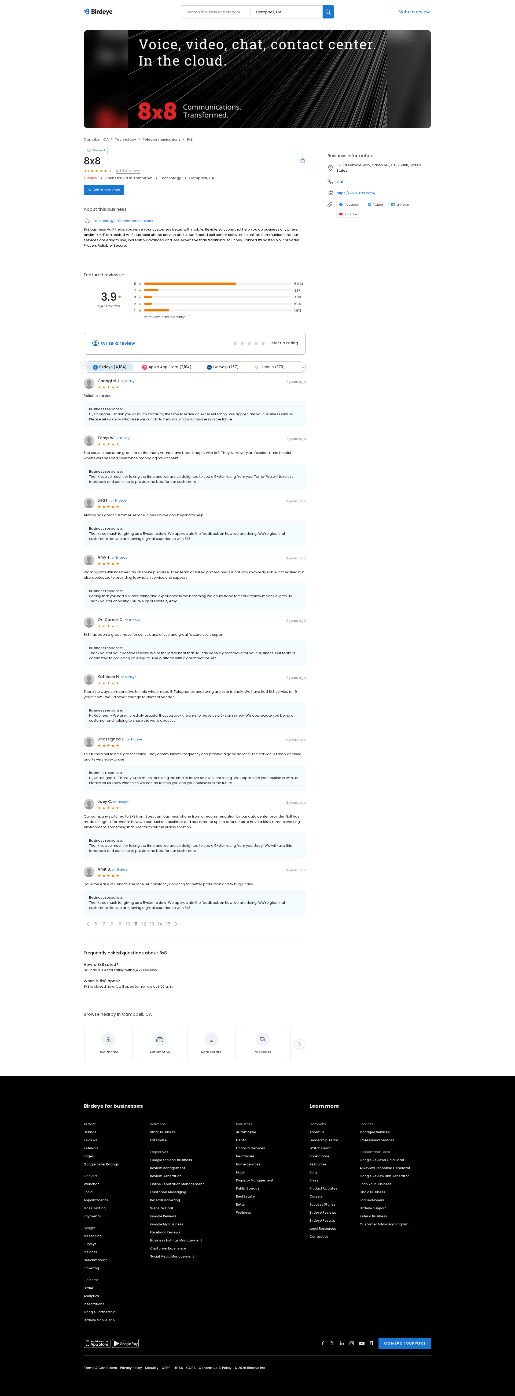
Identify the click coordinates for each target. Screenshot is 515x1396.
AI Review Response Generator (385, 1168)
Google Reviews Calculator (382, 1160)
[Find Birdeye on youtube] (362, 1343)
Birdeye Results (322, 1220)
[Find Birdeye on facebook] (323, 1343)
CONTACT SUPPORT (405, 1343)
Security (152, 1367)
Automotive (246, 1132)
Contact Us (319, 1236)
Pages (89, 1156)
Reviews (90, 1140)
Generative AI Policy (215, 1367)
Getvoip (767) (225, 367)
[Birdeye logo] (99, 12)
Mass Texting (95, 1208)
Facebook (352, 204)
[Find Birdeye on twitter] (332, 1343)
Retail (240, 1204)
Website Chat (162, 1208)
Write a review (414, 12)
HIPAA (178, 1367)
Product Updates (323, 1188)
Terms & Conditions (100, 1367)
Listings (90, 1132)
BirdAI (88, 1288)
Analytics (91, 1296)
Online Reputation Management (177, 1184)
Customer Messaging (168, 1192)
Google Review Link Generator (384, 1176)
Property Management (255, 1180)
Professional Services (377, 1140)
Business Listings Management (176, 1240)
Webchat (91, 1184)
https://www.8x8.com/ (356, 192)
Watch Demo (321, 1148)
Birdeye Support (373, 1208)
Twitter (378, 204)
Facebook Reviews (165, 1232)
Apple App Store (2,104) (170, 367)
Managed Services (375, 1132)
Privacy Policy (131, 1367)
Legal (240, 1172)
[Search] (328, 11)
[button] (87, 924)
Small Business (162, 1132)
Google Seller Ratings (101, 1164)
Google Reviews (163, 1216)
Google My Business (166, 1224)
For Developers (372, 1200)
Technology (125, 139)
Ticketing (91, 1268)
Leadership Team (324, 1140)
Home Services (248, 1164)
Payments (92, 1216)
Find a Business (372, 1192)
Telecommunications (161, 139)
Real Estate (245, 1196)
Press (314, 1180)
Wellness (243, 1212)
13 (152, 924)
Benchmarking (96, 1260)
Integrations (94, 1304)
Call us (342, 181)
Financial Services (250, 1148)
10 (128, 924)
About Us (317, 1132)
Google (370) (272, 367)
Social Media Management (172, 1256)
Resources (318, 1164)
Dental (241, 1140)
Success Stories (323, 1204)
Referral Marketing (165, 1200)
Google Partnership (100, 1312)
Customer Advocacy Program (384, 1224)
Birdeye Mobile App (99, 1320)
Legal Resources (323, 1228)
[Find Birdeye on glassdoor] (371, 1343)
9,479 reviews (128, 170)
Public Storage (248, 1188)
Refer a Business (373, 1216)
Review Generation (166, 1176)
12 (144, 924)
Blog (313, 1172)
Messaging (93, 1236)
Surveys (90, 1244)
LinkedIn (403, 204)
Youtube (351, 214)
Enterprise (158, 1140)
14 (160, 924)
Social (88, 1192)
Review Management (167, 1168)
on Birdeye (128, 381)
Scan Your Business (376, 1184)
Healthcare (245, 1156)
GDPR (166, 1367)
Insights (90, 1252)
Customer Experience (168, 1248)
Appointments (96, 1200)
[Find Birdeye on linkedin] (342, 1343)
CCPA (191, 1367)
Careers (316, 1196)
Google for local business (171, 1160)
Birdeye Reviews (323, 1212)
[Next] (299, 1044)
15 (168, 924)
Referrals (91, 1148)
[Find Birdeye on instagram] (352, 1343)
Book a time (319, 1156)
